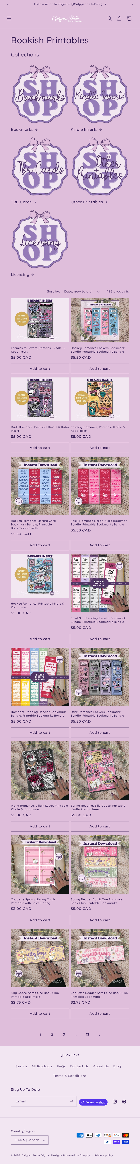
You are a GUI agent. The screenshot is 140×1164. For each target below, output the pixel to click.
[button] (9, 18)
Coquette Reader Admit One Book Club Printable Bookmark (99, 994)
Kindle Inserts (84, 129)
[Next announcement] (132, 4)
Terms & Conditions (70, 1076)
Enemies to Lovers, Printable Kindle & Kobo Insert (38, 349)
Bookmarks (22, 129)
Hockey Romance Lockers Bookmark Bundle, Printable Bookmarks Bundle (98, 349)
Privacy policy (103, 1155)
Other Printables (87, 201)
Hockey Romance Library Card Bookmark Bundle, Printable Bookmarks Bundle (33, 524)
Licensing (20, 274)
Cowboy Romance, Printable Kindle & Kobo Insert (98, 428)
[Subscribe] (72, 1101)
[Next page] (99, 1035)
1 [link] (40, 1034)
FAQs (61, 1066)
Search (21, 1066)
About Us (101, 1066)
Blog (117, 1066)
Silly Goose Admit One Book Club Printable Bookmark (35, 994)
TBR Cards (21, 201)
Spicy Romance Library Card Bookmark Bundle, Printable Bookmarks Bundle (100, 522)
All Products (42, 1066)
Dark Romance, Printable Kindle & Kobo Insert (40, 428)
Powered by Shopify (76, 1155)
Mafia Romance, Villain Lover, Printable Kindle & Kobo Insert (39, 807)
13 (87, 1034)
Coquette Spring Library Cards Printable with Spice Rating (33, 901)
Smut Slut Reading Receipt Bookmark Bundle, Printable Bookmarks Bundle (98, 620)
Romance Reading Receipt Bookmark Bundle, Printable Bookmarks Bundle (38, 713)
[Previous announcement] (8, 4)
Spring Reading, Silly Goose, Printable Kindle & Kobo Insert (98, 807)
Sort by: (53, 291)
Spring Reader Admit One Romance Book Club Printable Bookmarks (96, 901)
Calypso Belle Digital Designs (42, 1155)
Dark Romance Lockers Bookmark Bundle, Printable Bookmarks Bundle (97, 713)
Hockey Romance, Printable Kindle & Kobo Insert (37, 605)
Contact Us (79, 1066)
